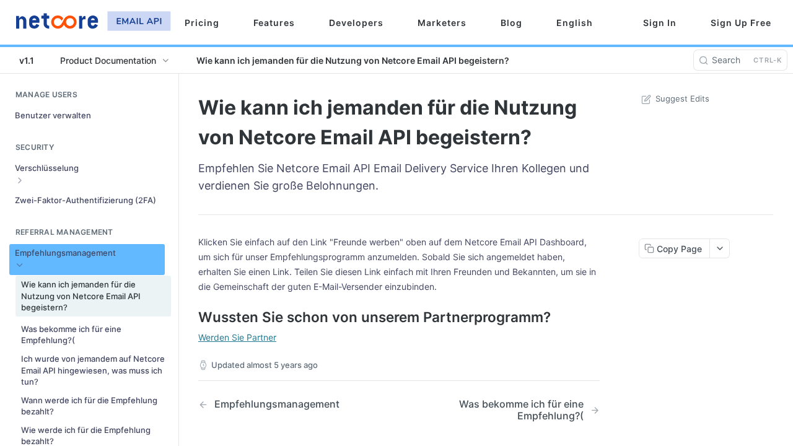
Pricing (202, 22)
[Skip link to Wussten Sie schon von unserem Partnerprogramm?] (190, 316)
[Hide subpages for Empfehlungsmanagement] (20, 265)
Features (274, 22)
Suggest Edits (682, 98)
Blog (511, 22)
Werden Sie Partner (237, 337)
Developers (356, 22)
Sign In (660, 22)
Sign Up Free (741, 22)
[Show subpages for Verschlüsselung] (20, 180)
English (574, 22)
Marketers (442, 22)
